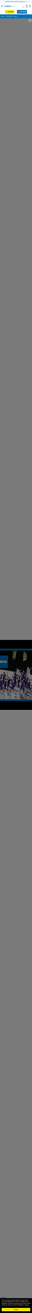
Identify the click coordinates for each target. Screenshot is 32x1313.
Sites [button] (30, 7)
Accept (16, 1309)
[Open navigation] (2, 6)
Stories (15, 16)
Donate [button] (26, 7)
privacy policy (18, 1303)
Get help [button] (23, 12)
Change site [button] (21, 1)
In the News (9, 16)
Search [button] (23, 7)
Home (2, 16)
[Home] (9, 6)
